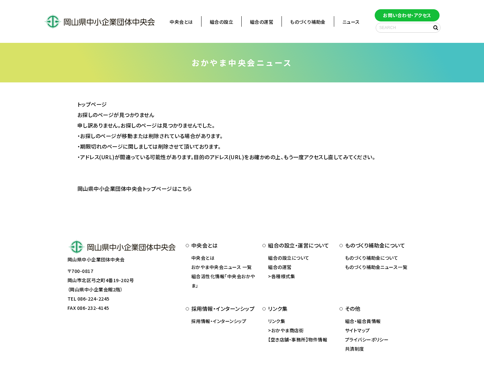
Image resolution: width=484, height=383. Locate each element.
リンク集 (276, 321)
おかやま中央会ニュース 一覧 (221, 267)
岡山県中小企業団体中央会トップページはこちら (134, 188)
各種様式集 (283, 276)
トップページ (92, 104)
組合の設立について (288, 257)
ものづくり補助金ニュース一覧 (376, 267)
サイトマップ (357, 330)
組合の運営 (261, 21)
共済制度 (354, 348)
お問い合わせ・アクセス (407, 15)
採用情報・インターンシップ (218, 321)
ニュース (351, 21)
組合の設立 (221, 21)
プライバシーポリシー (367, 339)
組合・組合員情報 (363, 321)
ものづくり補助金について (371, 257)
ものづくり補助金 (308, 21)
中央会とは (181, 21)
